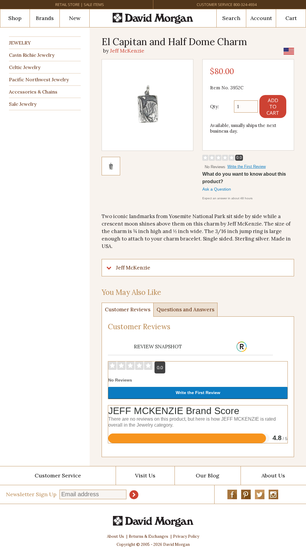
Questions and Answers (185, 309)
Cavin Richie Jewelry (31, 55)
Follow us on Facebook (232, 494)
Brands (45, 18)
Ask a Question (216, 189)
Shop (15, 18)
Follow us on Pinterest (246, 494)
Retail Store (67, 4)
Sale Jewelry (22, 104)
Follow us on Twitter (259, 494)
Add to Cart (273, 106)
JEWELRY (20, 43)
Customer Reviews (127, 309)
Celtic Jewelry (24, 67)
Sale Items (94, 4)
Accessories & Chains (33, 92)
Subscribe (133, 494)
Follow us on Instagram (273, 494)
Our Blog (207, 475)
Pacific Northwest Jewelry (39, 79)
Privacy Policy (186, 536)
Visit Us (145, 475)
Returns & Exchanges (148, 536)
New (74, 18)
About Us (115, 536)
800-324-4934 (245, 4)
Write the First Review (246, 166)
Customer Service (214, 4)
